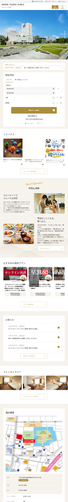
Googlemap (24, 480)
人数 (6, 97)
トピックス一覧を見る (29, 171)
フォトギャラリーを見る (30, 396)
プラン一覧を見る (28, 304)
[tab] (64, 31)
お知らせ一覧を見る (29, 356)
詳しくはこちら (44, 248)
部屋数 (7, 103)
